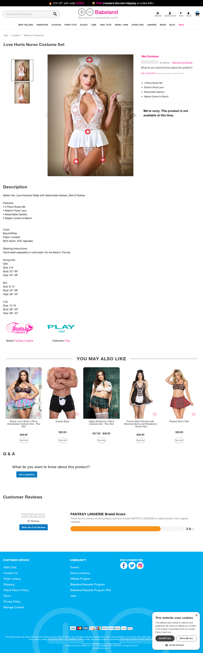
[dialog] (176, 631)
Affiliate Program (80, 578)
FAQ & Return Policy (16, 590)
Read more (166, 632)
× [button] (196, 615)
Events (74, 567)
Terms (7, 595)
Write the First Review (182, 62)
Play (67, 340)
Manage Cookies (13, 607)
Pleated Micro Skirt (179, 421)
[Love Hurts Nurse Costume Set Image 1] (90, 115)
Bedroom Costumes (34, 35)
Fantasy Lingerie (23, 340)
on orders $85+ (123, 3)
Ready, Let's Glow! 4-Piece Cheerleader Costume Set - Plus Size (23, 424)
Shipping (8, 584)
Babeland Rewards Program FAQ (90, 590)
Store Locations (80, 573)
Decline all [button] (186, 638)
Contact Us (10, 573)
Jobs (73, 595)
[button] (133, 115)
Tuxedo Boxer (63, 421)
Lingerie (16, 35)
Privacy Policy (12, 601)
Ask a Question (148, 73)
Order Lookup (12, 578)
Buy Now (23, 440)
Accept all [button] (165, 638)
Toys (6, 35)
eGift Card (9, 567)
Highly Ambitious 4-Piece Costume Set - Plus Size (101, 422)
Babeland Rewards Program (87, 584)
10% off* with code (66, 3)
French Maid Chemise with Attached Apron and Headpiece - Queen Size (140, 424)
